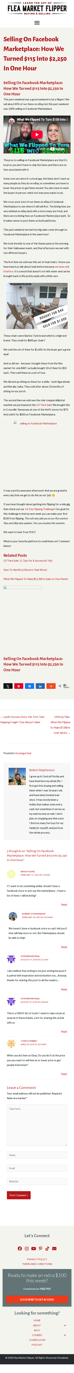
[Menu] (37, 23)
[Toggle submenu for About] (65, 1325)
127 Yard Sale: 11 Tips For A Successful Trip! (28, 560)
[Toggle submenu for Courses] (65, 1335)
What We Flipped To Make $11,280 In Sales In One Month (35, 579)
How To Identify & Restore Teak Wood (25, 569)
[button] (19, 1248)
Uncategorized (23, 753)
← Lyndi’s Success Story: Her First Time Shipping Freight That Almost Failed (22, 717)
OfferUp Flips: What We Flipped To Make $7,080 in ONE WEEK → (60, 717)
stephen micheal (30, 956)
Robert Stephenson (33, 913)
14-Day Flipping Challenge (39, 509)
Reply (64, 904)
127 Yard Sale (43, 404)
